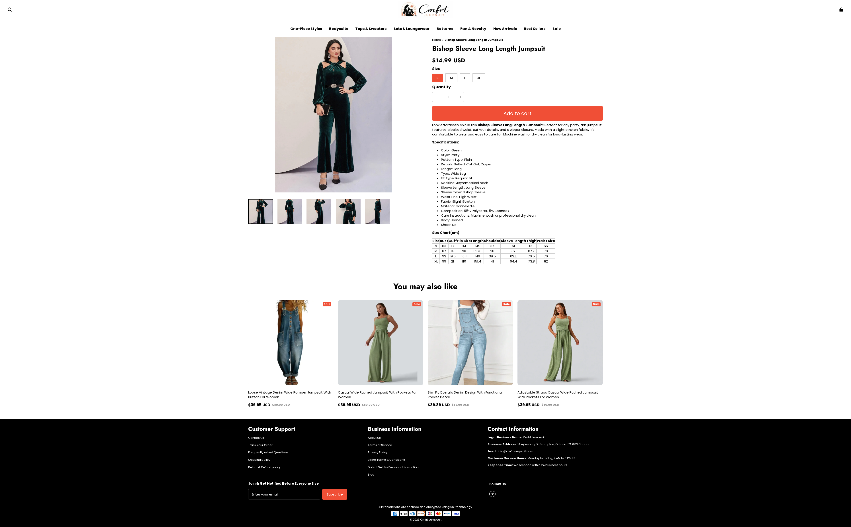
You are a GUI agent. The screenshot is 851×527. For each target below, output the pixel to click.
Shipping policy (259, 460)
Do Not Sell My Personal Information (393, 467)
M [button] (451, 77)
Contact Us (256, 438)
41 (492, 261)
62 (513, 251)
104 (464, 256)
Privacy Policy (377, 453)
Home (436, 40)
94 (464, 246)
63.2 (513, 256)
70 (546, 251)
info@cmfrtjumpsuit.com (515, 451)
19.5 (453, 256)
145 (477, 246)
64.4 (513, 261)
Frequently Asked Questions (268, 453)
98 (464, 251)
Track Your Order (260, 445)
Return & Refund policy (264, 467)
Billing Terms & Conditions (386, 460)
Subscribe (335, 494)
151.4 (477, 261)
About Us (374, 438)
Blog (371, 475)
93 (444, 256)
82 (546, 261)
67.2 (531, 251)
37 (492, 246)
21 (452, 261)
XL (436, 261)
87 (444, 251)
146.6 (477, 251)
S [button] (438, 77)
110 (464, 261)
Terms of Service (380, 445)
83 (444, 246)
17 (452, 246)
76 (546, 256)
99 (444, 261)
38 (492, 251)
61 (513, 246)
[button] (10, 9)
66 (546, 246)
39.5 (492, 256)
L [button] (465, 77)
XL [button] (478, 77)
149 (477, 256)
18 (452, 251)
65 (531, 246)
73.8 (531, 261)
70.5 (531, 256)
